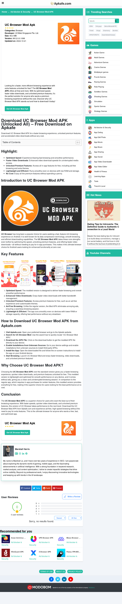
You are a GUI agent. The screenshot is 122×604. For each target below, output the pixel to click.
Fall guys (99, 26)
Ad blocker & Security (20, 12)
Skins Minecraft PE (110, 26)
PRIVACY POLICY (75, 571)
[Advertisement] (30, 63)
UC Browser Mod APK (43, 12)
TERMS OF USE (46, 571)
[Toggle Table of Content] (76, 142)
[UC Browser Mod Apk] (68, 44)
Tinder (91, 30)
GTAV (91, 26)
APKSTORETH (94, 35)
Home (4, 12)
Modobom (91, 587)
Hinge (98, 30)
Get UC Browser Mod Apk (17, 108)
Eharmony (106, 30)
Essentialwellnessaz (108, 35)
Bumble (115, 30)
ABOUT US (60, 571)
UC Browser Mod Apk (20, 25)
